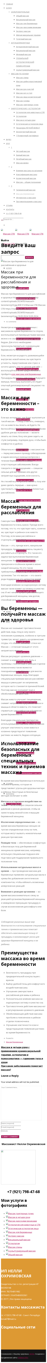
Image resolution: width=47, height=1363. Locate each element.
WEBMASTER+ (23, 1358)
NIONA (31, 1354)
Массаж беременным (14, 1042)
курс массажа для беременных (26, 374)
